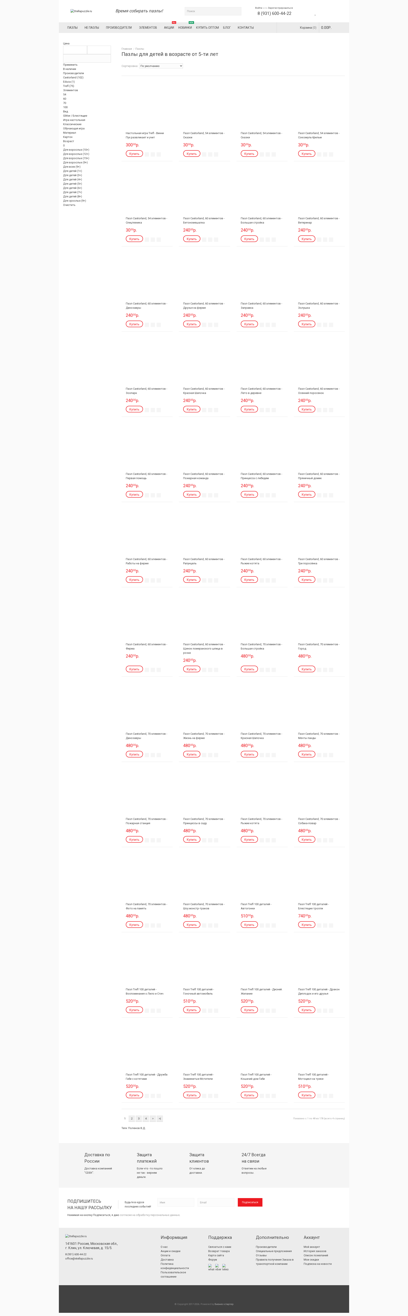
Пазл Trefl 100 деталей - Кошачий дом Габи (256, 1076)
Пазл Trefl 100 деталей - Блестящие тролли (313, 906)
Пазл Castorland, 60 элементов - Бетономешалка (204, 220)
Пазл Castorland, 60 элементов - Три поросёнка (319, 561)
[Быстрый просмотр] (159, 154)
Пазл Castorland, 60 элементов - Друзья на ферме (204, 305)
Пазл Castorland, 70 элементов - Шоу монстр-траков (204, 906)
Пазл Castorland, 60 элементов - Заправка (261, 305)
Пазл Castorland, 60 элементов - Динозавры (146, 305)
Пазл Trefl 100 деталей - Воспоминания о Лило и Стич (144, 991)
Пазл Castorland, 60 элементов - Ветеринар (319, 220)
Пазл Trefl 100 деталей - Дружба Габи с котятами (146, 1076)
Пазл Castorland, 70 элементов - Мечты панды (319, 736)
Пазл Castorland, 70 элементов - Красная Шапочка (261, 736)
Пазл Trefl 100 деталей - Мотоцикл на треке (313, 1076)
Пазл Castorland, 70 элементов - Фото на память (146, 906)
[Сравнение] (153, 154)
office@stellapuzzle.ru (79, 1258)
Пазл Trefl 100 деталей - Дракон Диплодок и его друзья (319, 991)
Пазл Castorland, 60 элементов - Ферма (146, 646)
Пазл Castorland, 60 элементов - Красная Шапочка (204, 391)
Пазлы (139, 48)
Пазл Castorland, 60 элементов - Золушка (319, 305)
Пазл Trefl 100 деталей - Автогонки (256, 906)
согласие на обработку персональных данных (150, 1215)
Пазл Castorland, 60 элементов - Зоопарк (146, 391)
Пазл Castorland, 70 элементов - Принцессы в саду (204, 821)
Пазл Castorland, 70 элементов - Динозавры (146, 736)
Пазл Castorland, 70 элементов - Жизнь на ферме (204, 736)
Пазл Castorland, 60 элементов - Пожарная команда (204, 476)
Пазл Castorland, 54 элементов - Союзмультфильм (319, 135)
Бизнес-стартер (224, 1304)
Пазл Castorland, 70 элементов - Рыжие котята (261, 821)
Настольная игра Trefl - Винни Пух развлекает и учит (145, 135)
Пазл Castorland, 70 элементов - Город (319, 646)
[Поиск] (237, 11)
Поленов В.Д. (137, 1128)
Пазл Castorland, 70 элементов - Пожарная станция (146, 821)
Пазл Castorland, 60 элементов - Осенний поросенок (319, 391)
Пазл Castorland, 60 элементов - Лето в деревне (261, 391)
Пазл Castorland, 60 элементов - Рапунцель (204, 561)
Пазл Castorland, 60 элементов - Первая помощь (146, 476)
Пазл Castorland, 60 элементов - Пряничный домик (319, 476)
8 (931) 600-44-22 (274, 13)
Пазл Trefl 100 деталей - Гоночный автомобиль (198, 991)
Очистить (69, 205)
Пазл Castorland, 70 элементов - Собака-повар (319, 821)
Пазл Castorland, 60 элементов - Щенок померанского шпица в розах (204, 648)
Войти (258, 8)
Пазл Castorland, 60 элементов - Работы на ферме (146, 561)
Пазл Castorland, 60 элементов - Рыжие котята (261, 561)
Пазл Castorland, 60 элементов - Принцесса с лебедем (261, 476)
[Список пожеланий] (147, 154)
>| (160, 1118)
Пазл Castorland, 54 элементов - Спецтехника (146, 220)
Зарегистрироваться (280, 8)
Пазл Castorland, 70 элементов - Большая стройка (261, 646)
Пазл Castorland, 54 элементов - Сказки (204, 135)
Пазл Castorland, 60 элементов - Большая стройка (261, 220)
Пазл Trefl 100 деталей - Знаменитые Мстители (198, 1076)
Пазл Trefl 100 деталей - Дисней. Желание (261, 991)
